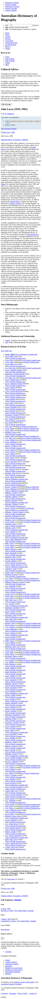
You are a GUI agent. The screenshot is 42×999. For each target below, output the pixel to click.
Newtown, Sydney (7, 911)
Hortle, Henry (10, 654)
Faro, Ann (8, 426)
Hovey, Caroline (10, 775)
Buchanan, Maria (11, 656)
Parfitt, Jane (9, 596)
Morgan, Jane (9, 623)
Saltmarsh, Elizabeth (12, 608)
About (7, 35)
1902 (9, 919)
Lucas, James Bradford (13, 539)
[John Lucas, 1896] (8, 132)
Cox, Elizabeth (10, 586)
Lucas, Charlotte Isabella (13, 370)
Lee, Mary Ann (10, 378)
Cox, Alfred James (11, 824)
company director (11, 962)
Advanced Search (11, 43)
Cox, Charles (9, 767)
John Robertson (32, 234)
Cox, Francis (9, 808)
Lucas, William (10, 440)
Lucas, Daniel (10, 699)
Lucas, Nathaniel (11, 442)
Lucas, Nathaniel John (12, 810)
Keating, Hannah (11, 500)
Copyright (4, 993)
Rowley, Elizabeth (11, 483)
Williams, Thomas (11, 684)
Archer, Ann (9, 594)
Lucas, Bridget (10, 399)
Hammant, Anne (10, 615)
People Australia (10, 5)
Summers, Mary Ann (12, 536)
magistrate (8, 966)
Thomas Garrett (14, 203)
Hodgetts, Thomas (11, 504)
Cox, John (8, 578)
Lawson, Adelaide (11, 762)
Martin (12, 202)
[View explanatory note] (2, 938)
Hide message (6, 104)
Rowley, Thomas (11, 446)
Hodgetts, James (10, 524)
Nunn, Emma (9, 799)
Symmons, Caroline (12, 723)
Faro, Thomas (10, 469)
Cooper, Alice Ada (11, 847)
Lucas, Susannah (11, 680)
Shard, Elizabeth (10, 553)
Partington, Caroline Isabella (14, 374)
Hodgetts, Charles (11, 754)
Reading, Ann (10, 520)
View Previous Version (8, 129)
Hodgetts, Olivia (10, 432)
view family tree (6, 351)
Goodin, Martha (10, 561)
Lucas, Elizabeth (10, 407)
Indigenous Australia (12, 6)
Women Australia (11, 8)
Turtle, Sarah (9, 458)
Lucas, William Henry (12, 380)
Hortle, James (9, 625)
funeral (7, 340)
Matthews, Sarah (11, 742)
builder (7, 960)
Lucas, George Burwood (13, 391)
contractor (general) (11, 964)
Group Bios (9, 41)
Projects (8, 39)
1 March (4, 919)
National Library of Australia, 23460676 (14, 140)
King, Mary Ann (10, 619)
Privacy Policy (23, 993)
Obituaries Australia (12, 3)
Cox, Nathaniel (10, 800)
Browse (7, 47)
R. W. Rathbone (8, 114)
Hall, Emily (9, 806)
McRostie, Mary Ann (12, 647)
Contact (7, 37)
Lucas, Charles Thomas (13, 565)
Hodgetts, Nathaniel (12, 516)
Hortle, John (9, 573)
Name (7, 57)
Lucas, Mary (9, 360)
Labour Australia (11, 10)
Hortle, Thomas (10, 549)
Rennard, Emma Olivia (13, 816)
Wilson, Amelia (10, 832)
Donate (7, 48)
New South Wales (20, 911)
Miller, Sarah (9, 641)
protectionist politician (12, 972)
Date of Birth (9, 59)
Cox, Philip (9, 773)
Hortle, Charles (10, 695)
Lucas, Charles (10, 387)
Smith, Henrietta (10, 672)
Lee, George (9, 419)
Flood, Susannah (11, 687)
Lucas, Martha (10, 779)
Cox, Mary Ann (10, 438)
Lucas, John (9, 354)
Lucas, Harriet (10, 411)
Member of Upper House (13, 970)
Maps (7, 65)
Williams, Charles (11, 465)
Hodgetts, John (10, 473)
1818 (8, 909)
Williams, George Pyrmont (14, 512)
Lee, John (8, 423)
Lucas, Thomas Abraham (13, 787)
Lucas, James (9, 450)
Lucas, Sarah (9, 428)
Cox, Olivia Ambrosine (13, 836)
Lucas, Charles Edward (13, 843)
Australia (30, 911)
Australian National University (11, 984)
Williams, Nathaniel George (14, 582)
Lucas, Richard (10, 691)
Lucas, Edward (10, 783)
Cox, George (9, 604)
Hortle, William (10, 668)
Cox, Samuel (9, 627)
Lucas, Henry (9, 814)
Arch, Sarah (9, 652)
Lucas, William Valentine (13, 758)
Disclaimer (12, 993)
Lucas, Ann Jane (10, 461)
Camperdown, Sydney (8, 921)
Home (7, 33)
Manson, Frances (11, 746)
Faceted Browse (10, 45)
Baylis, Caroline (10, 711)
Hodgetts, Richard (11, 574)
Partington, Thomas (12, 415)
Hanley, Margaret (11, 703)
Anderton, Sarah (10, 569)
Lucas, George (10, 452)
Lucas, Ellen (9, 547)
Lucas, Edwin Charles (12, 395)
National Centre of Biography (24, 982)
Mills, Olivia (9, 543)
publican (8, 974)
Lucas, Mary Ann (11, 356)
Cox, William (9, 662)
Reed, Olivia (9, 580)
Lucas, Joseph (10, 769)
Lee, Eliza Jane (10, 368)
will (6, 342)
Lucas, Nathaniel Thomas (14, 384)
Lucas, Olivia (9, 477)
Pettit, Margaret (10, 664)
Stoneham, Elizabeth (12, 715)
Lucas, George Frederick (13, 795)
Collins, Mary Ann (11, 791)
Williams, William (11, 497)
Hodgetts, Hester (11, 719)
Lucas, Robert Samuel (12, 828)
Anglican (8, 952)
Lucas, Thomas (10, 454)
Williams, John (10, 528)
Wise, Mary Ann (10, 600)
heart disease (5, 929)
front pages (11, 879)
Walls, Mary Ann (11, 839)
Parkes (18, 202)
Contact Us (33, 993)
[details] (17, 900)
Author (7, 63)
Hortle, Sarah (9, 436)
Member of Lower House (14, 968)
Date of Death (10, 61)
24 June (3, 909)
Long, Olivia (9, 765)
